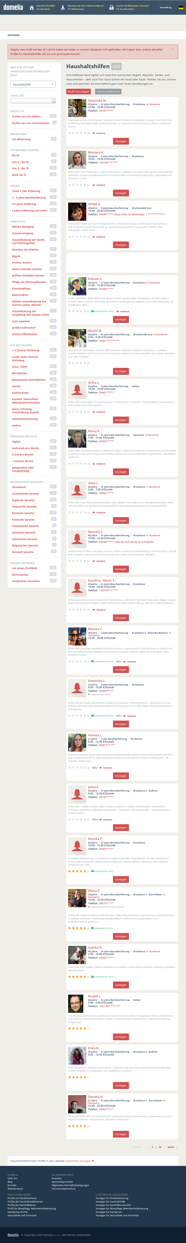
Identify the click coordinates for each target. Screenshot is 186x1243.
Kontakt (12, 1185)
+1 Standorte (153, 486)
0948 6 (107, 745)
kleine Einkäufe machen (27, 269)
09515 (106, 903)
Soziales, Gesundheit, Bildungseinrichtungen (26, 400)
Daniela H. (96, 1097)
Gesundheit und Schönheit (22, 1215)
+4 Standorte (153, 104)
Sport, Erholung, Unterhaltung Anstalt (25, 410)
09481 (106, 392)
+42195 (108, 162)
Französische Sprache (25, 526)
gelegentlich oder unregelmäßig (23, 469)
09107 (106, 797)
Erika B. (93, 1048)
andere (16, 425)
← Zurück (135, 1147)
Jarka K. (93, 787)
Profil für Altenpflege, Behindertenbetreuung (32, 1208)
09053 (106, 441)
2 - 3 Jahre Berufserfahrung (29, 197)
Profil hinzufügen (78, 91)
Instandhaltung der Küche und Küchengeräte (28, 241)
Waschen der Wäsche (25, 249)
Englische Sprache (23, 500)
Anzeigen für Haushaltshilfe (110, 1201)
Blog (10, 1181)
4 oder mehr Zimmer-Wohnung (25, 358)
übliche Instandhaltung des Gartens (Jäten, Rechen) (29, 303)
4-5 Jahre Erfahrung (24, 204)
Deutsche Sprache (23, 513)
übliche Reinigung (23, 226)
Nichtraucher (20, 574)
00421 (109, 340)
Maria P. (94, 431)
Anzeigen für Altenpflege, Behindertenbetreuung (122, 1208)
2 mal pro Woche (22, 454)
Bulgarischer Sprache (25, 545)
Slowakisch (19, 487)
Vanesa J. (95, 735)
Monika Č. (95, 629)
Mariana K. (96, 152)
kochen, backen (22, 262)
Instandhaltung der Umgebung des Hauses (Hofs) (30, 312)
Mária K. (94, 890)
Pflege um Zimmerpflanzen (29, 282)
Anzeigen (121, 141)
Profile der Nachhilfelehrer (22, 1205)
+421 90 (109, 1006)
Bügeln (16, 256)
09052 (106, 691)
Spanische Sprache (23, 532)
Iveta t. (93, 483)
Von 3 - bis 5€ (20, 162)
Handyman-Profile (18, 1212)
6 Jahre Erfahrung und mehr (29, 210)
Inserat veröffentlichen (108, 91)
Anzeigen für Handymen (109, 1212)
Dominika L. (97, 681)
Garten (16, 386)
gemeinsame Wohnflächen (28, 379)
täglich (16, 441)
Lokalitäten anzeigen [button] (79, 1161)
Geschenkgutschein (62, 1181)
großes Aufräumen (24, 327)
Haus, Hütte (19, 366)
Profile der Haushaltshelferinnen (25, 1201)
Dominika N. (97, 100)
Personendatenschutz (64, 1188)
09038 (126, 541)
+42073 (108, 590)
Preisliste (56, 1178)
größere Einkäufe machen (28, 275)
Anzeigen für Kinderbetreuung (112, 1198)
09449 (132, 214)
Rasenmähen (20, 295)
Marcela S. (95, 531)
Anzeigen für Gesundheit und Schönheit (117, 1215)
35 (160, 1147)
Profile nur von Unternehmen (30, 123)
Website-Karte (15, 1188)
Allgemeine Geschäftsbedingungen (70, 1185)
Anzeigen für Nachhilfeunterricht (113, 1205)
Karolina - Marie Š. (101, 580)
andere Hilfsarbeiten (25, 334)
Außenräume (20, 392)
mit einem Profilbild (24, 568)
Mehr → (172, 1147)
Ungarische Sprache (24, 506)
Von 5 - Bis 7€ (20, 168)
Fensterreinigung (22, 233)
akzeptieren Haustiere (26, 581)
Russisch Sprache (22, 552)
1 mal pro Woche (22, 461)
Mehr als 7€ (19, 175)
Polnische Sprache (23, 519)
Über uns (12, 1178)
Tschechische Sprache (25, 493)
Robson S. (95, 279)
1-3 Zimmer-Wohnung (25, 350)
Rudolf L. (94, 996)
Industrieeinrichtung (25, 419)
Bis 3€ (15, 155)
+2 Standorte (152, 435)
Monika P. (95, 839)
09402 (106, 957)
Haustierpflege (21, 288)
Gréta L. (94, 382)
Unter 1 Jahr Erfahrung (26, 191)
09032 (106, 493)
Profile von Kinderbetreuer (22, 1198)
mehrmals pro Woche (25, 448)
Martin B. (95, 331)
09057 (106, 849)
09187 (106, 110)
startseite (14, 35)
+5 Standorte (153, 282)
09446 (106, 289)
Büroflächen (19, 373)
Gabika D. (95, 947)
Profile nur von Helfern (26, 116)
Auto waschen (21, 321)
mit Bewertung (21, 139)
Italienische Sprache (24, 539)
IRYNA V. (94, 204)
